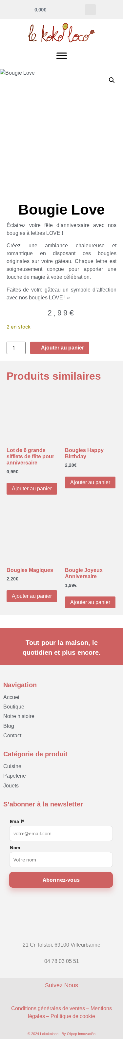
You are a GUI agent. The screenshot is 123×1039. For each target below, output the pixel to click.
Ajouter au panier (32, 488)
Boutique (13, 706)
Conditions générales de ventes (48, 1008)
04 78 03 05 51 (61, 961)
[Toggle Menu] (61, 55)
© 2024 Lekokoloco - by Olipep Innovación (61, 1034)
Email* (17, 822)
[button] (90, 9)
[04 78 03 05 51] (61, 955)
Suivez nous (61, 985)
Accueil (12, 697)
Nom (15, 848)
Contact (12, 735)
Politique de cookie (73, 1016)
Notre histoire (18, 716)
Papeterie (14, 776)
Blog (8, 726)
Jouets (11, 785)
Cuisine (12, 766)
